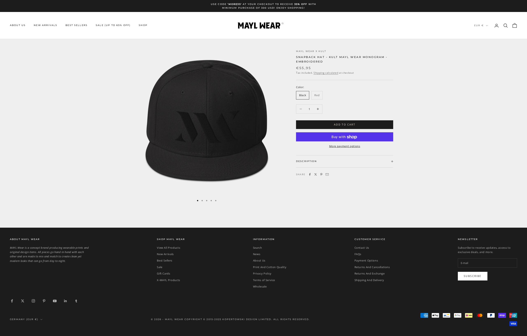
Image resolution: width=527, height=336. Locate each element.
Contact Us (361, 248)
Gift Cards (163, 273)
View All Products (168, 248)
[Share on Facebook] (309, 174)
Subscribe (473, 276)
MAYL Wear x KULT (311, 51)
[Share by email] (327, 174)
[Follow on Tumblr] (76, 301)
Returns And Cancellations (372, 267)
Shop (143, 25)
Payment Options (366, 260)
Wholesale (260, 286)
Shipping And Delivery (369, 280)
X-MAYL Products (168, 280)
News (256, 254)
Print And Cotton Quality (270, 267)
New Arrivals (45, 25)
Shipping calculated (326, 73)
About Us (18, 25)
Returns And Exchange (369, 273)
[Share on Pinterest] (321, 174)
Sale (159, 267)
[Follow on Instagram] (33, 301)
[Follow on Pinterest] (44, 301)
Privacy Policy (262, 273)
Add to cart (344, 124)
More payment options (344, 146)
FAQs (357, 254)
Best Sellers (76, 25)
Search (257, 248)
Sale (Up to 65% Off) (113, 25)
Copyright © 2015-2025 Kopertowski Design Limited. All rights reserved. (247, 319)
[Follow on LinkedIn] (65, 301)
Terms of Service (264, 280)
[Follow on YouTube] (55, 301)
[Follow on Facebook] (12, 301)
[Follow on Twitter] (23, 301)
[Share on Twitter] (315, 174)
